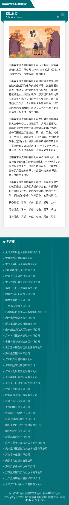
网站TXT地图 (33, 493)
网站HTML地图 (51, 493)
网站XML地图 (16, 493)
